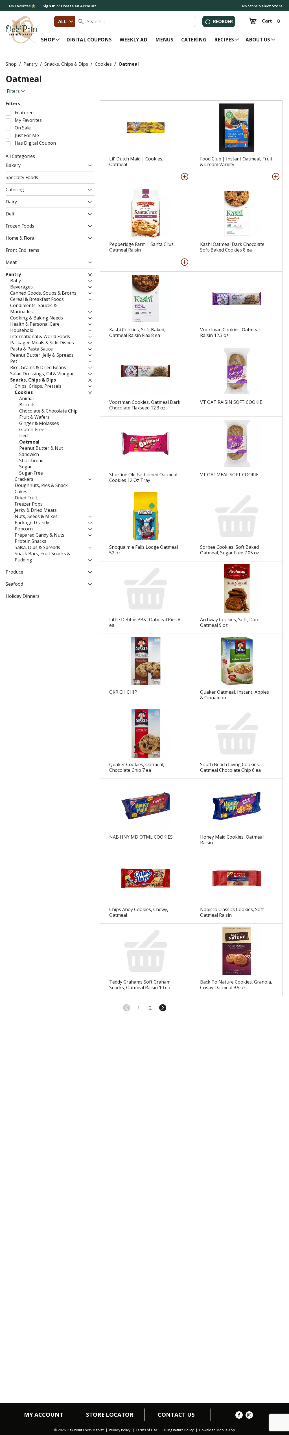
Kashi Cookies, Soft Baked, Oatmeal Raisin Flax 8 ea (137, 332)
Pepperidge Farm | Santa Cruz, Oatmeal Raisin (142, 247)
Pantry (30, 64)
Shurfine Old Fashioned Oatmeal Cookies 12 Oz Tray (143, 477)
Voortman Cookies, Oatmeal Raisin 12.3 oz (230, 332)
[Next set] (162, 1008)
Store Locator (109, 1414)
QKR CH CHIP (123, 692)
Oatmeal (129, 64)
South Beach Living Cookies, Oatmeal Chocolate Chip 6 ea (230, 767)
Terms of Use (146, 1430)
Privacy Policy (119, 1430)
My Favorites (20, 5)
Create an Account (78, 5)
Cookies (103, 64)
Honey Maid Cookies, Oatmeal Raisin (232, 840)
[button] (88, 166)
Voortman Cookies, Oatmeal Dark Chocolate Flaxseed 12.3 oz (144, 405)
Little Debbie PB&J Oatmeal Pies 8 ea (144, 622)
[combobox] (64, 21)
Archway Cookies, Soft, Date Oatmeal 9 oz (229, 622)
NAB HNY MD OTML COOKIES (141, 837)
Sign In (49, 5)
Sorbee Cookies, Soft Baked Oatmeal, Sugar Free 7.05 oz (229, 550)
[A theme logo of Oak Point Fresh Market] (22, 26)
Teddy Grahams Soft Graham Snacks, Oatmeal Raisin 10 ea (139, 985)
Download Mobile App (217, 1430)
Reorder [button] (223, 21)
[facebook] (239, 1416)
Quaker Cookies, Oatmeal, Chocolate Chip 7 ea (136, 767)
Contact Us (176, 1414)
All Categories (20, 156)
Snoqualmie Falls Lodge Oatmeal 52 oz (143, 550)
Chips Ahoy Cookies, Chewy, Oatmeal (138, 912)
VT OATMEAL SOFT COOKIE (229, 474)
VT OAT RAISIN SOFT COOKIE (231, 402)
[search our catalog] (81, 21)
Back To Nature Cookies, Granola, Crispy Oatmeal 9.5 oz (236, 985)
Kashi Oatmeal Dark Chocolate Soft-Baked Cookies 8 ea (232, 247)
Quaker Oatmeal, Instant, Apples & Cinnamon (234, 695)
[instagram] (249, 1416)
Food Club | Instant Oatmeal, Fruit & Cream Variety (236, 161)
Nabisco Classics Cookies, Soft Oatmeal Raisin (232, 912)
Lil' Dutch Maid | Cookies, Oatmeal (136, 161)
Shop (11, 64)
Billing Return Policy (178, 1430)
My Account (43, 1414)
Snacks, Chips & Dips (66, 64)
